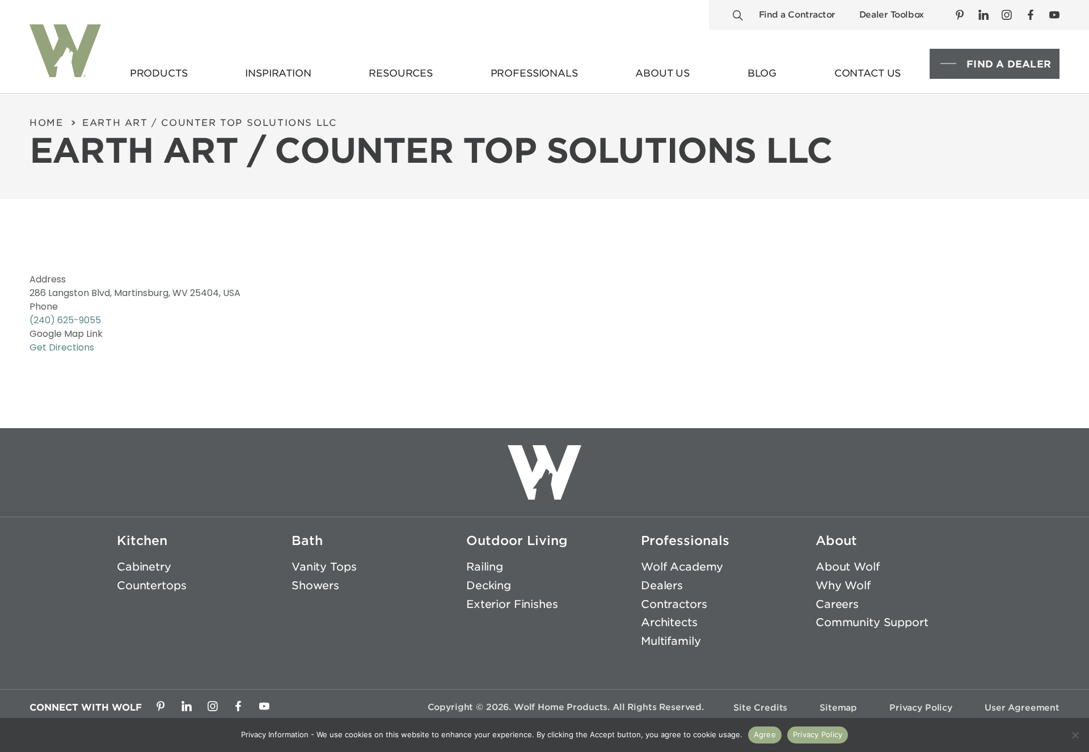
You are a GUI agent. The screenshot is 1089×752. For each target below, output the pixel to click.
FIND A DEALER (1008, 64)
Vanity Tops (324, 566)
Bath (307, 540)
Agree (765, 734)
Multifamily (670, 641)
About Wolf (848, 566)
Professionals (685, 540)
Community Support (872, 622)
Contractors (674, 604)
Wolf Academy (682, 566)
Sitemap (838, 708)
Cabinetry (144, 566)
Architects (669, 622)
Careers (837, 604)
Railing (484, 566)
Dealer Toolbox (891, 15)
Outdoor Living (517, 540)
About (836, 540)
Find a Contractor (797, 15)
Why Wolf (843, 585)
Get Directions (61, 347)
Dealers (662, 585)
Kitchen (142, 540)
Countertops (151, 585)
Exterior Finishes (512, 604)
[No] (1074, 735)
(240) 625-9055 (65, 320)
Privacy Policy (920, 708)
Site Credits (760, 708)
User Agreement (1022, 708)
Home (46, 122)
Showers (315, 585)
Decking (488, 585)
